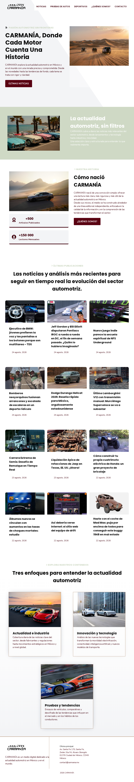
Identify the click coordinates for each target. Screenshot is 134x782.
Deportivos (80, 6)
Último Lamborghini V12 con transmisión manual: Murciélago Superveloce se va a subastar (107, 401)
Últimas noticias (19, 83)
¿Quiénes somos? (100, 6)
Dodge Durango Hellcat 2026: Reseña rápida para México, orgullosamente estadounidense (66, 401)
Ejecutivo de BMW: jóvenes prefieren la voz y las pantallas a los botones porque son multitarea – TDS (24, 336)
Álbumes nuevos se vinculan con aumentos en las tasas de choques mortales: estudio (24, 526)
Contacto (121, 6)
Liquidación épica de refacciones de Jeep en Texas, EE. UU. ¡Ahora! (66, 464)
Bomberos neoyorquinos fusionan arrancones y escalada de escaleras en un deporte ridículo (25, 401)
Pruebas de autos (60, 6)
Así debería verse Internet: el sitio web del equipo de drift (64, 526)
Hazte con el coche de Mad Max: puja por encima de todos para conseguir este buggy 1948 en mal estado (108, 526)
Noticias (41, 6)
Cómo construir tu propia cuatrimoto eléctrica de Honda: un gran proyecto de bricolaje (108, 463)
